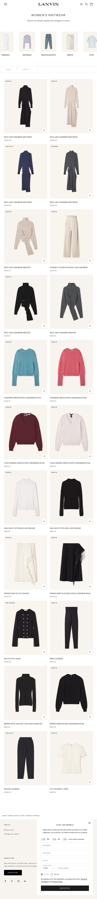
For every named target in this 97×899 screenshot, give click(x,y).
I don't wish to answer (76, 839)
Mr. (59, 839)
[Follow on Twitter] (12, 881)
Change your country (11, 834)
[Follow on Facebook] (5, 881)
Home (4, 815)
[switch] (43, 839)
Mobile (56, 874)
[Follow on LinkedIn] (25, 881)
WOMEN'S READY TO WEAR (16, 815)
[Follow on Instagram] (18, 881)
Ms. (48, 839)
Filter (8, 69)
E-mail (46, 874)
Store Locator (9, 830)
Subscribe (65, 888)
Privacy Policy (57, 882)
